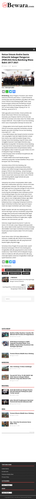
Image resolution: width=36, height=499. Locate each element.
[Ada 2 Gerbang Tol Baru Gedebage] (5, 370)
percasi (27, 270)
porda (5, 273)
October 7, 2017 (7, 66)
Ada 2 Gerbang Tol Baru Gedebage (21, 366)
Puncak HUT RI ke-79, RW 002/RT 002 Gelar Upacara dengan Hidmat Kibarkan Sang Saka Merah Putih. (21, 377)
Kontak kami (5, 471)
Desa (3, 409)
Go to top (32, 432)
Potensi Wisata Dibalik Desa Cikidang (22, 353)
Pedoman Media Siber (8, 474)
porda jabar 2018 (15, 273)
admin (15, 66)
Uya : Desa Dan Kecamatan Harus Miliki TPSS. (20, 422)
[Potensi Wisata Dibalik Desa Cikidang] (5, 357)
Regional (5, 386)
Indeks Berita (5, 468)
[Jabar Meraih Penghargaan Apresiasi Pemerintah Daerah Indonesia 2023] (5, 403)
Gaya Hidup (6, 329)
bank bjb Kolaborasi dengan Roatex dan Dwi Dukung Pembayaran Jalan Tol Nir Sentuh (21, 391)
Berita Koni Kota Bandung (14, 270)
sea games (26, 273)
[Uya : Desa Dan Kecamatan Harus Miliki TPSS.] (5, 425)
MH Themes (28, 497)
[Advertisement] (18, 29)
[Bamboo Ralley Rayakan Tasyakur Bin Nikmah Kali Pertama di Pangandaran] (5, 336)
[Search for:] (18, 299)
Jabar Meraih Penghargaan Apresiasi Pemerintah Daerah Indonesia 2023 (21, 401)
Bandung (5, 362)
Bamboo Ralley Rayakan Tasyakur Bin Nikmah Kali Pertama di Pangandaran (22, 333)
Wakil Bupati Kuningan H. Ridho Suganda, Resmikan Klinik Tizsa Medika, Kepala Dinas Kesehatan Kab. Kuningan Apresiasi (22, 344)
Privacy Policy (5, 477)
